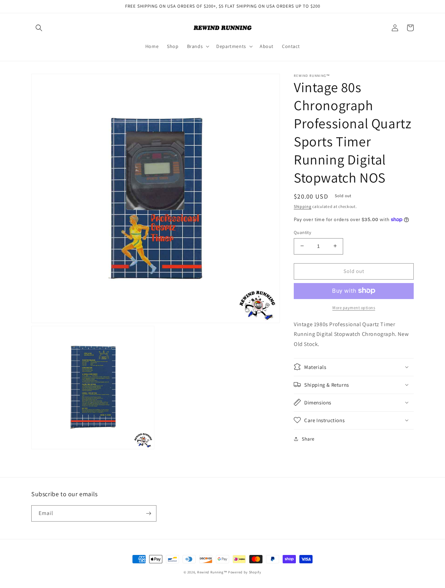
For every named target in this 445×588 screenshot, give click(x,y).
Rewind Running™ (212, 572)
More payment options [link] (353, 307)
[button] (39, 27)
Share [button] (308, 438)
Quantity (302, 232)
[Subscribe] (148, 513)
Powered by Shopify (244, 572)
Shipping (303, 206)
